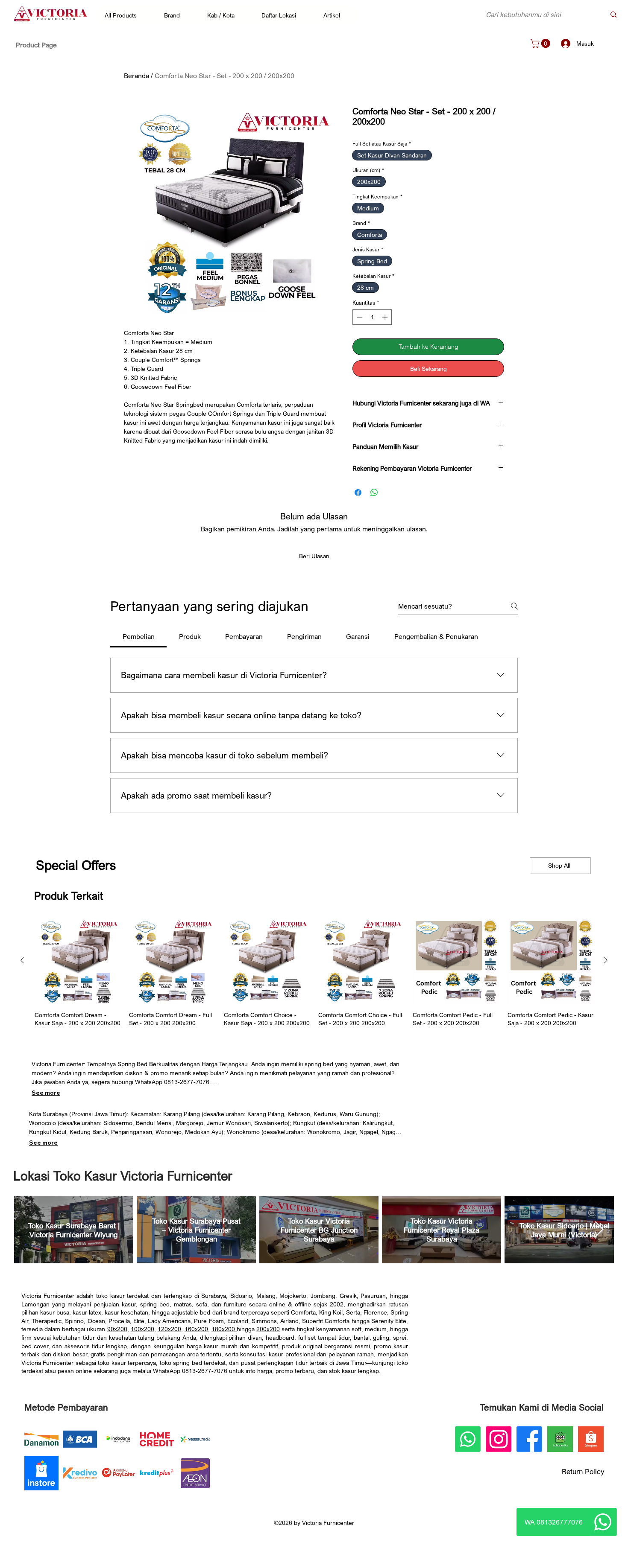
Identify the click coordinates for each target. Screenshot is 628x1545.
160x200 (196, 1323)
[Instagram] (498, 1434)
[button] (125, 15)
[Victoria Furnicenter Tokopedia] (560, 1434)
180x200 (224, 1323)
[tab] (138, 631)
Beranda (136, 75)
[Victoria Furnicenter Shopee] (591, 1434)
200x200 (268, 1323)
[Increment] (386, 317)
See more (46, 1087)
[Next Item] (599, 1224)
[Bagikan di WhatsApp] (374, 487)
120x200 (169, 1323)
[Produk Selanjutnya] (606, 955)
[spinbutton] (372, 317)
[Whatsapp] (603, 1522)
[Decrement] (359, 317)
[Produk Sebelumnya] (22, 955)
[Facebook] (529, 1434)
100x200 (142, 1323)
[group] (314, 967)
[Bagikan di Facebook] (358, 487)
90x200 (117, 1323)
